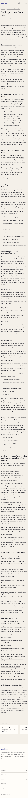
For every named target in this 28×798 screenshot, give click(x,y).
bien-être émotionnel (17, 205)
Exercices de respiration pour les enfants (8, 729)
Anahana (4, 3)
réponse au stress (17, 492)
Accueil (3, 9)
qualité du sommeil (16, 233)
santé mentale (14, 242)
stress (23, 48)
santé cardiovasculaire (17, 236)
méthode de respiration (12, 69)
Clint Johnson (6, 16)
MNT (9, 108)
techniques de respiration (9, 407)
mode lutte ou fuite (14, 162)
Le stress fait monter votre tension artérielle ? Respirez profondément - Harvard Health (12, 643)
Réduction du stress (9, 220)
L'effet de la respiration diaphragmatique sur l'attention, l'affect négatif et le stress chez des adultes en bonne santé (13, 629)
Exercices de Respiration (13, 9)
